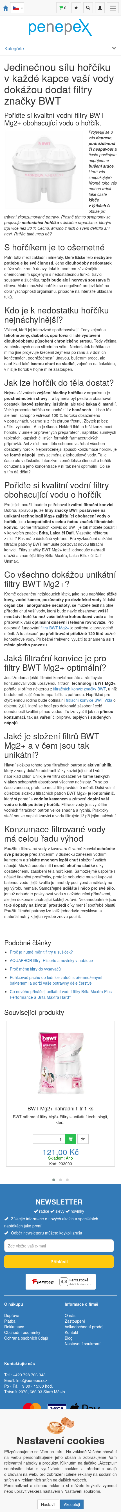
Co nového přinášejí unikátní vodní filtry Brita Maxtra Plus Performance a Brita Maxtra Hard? (61, 994)
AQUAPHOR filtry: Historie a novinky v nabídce (51, 960)
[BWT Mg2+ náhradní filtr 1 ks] (60, 1064)
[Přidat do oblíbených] (83, 1139)
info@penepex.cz (31, 1380)
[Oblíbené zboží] (76, 7)
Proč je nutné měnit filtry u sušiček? (41, 952)
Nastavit (48, 1504)
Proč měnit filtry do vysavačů (35, 969)
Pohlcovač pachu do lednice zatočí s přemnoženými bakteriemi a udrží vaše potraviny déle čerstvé (56, 980)
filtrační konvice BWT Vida (89, 700)
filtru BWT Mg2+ (55, 628)
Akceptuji (72, 1504)
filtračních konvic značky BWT (79, 689)
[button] (53, 1180)
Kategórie (14, 48)
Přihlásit (59, 1261)
